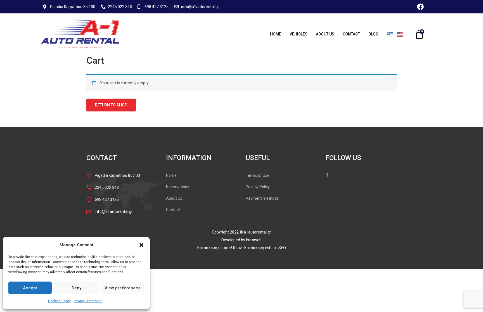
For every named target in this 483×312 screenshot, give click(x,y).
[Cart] (419, 34)
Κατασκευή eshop (260, 248)
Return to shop (111, 105)
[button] (141, 245)
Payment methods (262, 198)
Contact (351, 34)
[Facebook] (420, 6)
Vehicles (298, 34)
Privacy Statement (88, 301)
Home (275, 34)
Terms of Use (257, 175)
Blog (373, 34)
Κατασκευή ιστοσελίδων (220, 248)
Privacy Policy (258, 187)
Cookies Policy (59, 301)
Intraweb (254, 240)
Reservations (177, 187)
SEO (282, 248)
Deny (76, 287)
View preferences (122, 287)
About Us (325, 34)
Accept (30, 287)
